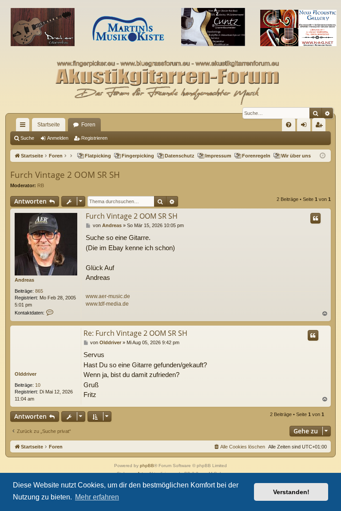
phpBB (147, 465)
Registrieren (94, 138)
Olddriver (25, 374)
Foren (88, 125)
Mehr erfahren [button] (97, 497)
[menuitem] (288, 124)
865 (39, 291)
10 (37, 385)
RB (40, 185)
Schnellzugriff (24, 126)
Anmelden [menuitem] (305, 126)
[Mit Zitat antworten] (315, 218)
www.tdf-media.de (107, 304)
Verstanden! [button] (291, 491)
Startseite (48, 125)
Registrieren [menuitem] (320, 126)
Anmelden (57, 138)
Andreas (24, 280)
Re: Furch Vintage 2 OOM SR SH (135, 333)
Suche (27, 138)
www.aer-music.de (108, 296)
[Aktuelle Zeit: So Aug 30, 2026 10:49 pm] (322, 156)
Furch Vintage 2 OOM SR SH (65, 175)
